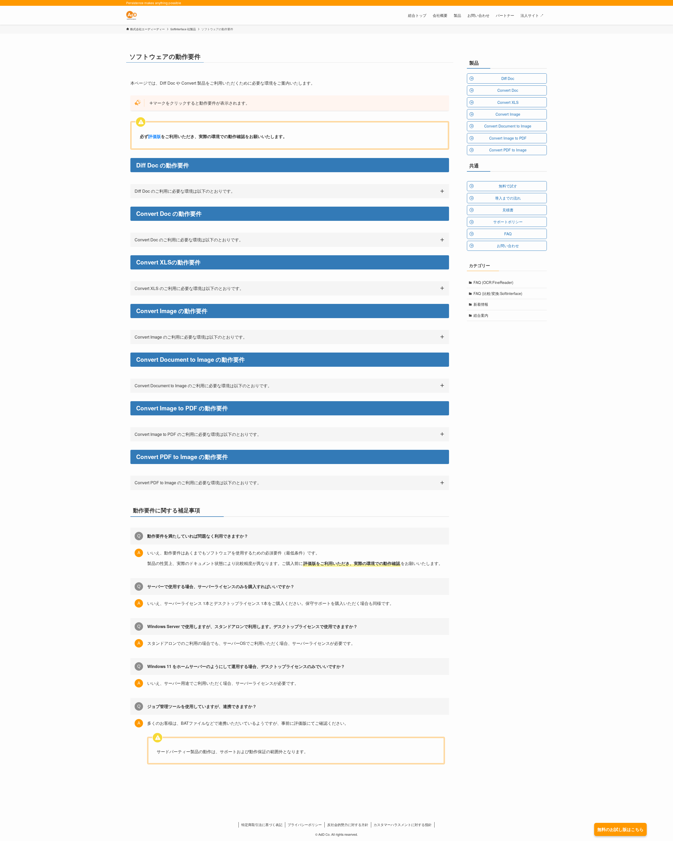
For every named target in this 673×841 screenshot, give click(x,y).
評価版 (154, 136)
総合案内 (480, 315)
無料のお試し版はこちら (620, 829)
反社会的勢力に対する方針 (347, 824)
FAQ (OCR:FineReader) (493, 282)
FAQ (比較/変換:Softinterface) (497, 293)
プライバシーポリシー (305, 824)
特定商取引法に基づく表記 (261, 824)
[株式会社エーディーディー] (131, 15)
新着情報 (480, 304)
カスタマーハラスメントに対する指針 (403, 824)
